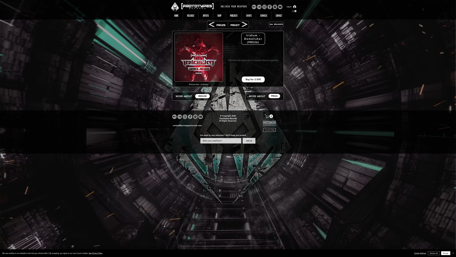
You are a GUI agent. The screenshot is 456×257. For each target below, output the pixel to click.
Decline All (434, 253)
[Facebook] (269, 7)
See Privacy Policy (95, 253)
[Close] (453, 253)
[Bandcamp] (254, 7)
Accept (445, 253)
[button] (294, 11)
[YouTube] (280, 7)
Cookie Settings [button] (420, 253)
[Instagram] (264, 7)
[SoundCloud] (259, 7)
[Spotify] (275, 7)
